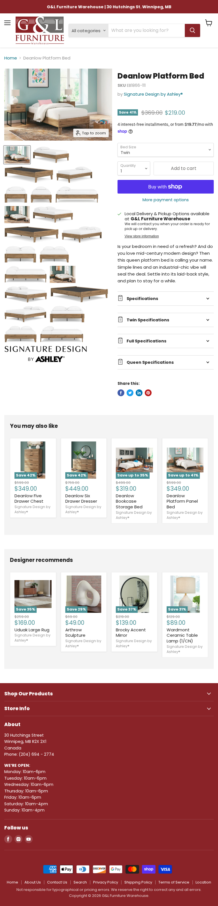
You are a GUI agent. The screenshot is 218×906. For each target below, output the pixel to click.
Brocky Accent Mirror (131, 632)
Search (80, 882)
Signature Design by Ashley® (153, 94)
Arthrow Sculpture (75, 632)
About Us (32, 882)
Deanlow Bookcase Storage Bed (129, 501)
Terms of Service (173, 882)
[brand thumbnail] (46, 354)
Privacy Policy (105, 882)
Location (203, 882)
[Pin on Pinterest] (148, 392)
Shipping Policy (138, 882)
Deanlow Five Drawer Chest (28, 498)
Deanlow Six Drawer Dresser (81, 498)
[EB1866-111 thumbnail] (17, 155)
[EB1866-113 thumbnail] (62, 274)
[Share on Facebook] (121, 392)
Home (10, 58)
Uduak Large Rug (31, 630)
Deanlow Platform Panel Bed (182, 501)
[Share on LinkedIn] (139, 392)
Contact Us (57, 882)
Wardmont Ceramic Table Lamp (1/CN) (182, 635)
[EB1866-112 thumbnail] (17, 215)
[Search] (192, 30)
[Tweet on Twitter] (130, 392)
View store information (142, 236)
